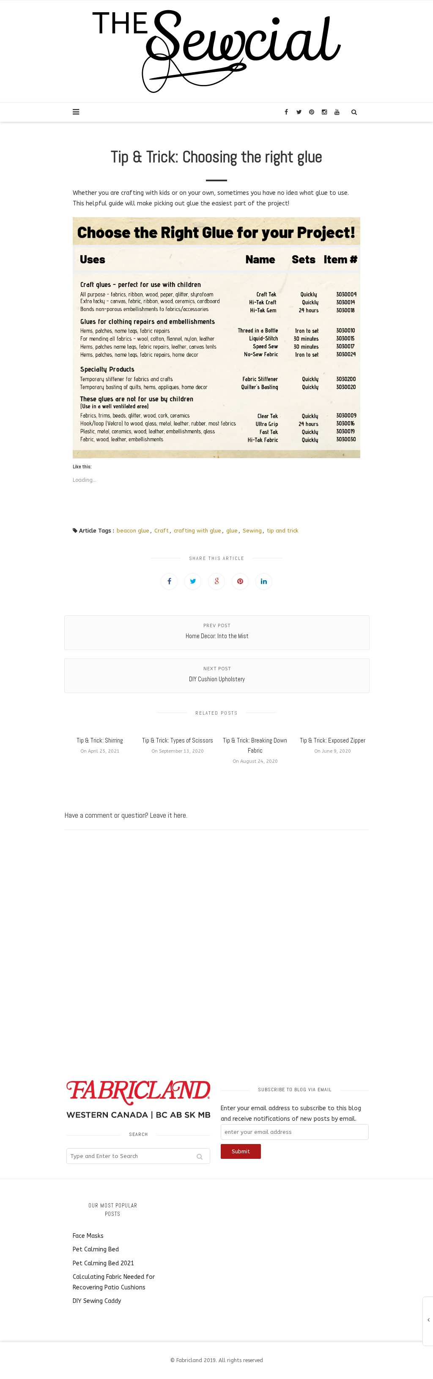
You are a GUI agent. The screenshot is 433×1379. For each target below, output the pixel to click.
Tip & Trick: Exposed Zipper (332, 740)
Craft (161, 530)
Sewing (252, 530)
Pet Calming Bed (96, 1249)
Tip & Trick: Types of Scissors (177, 740)
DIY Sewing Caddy (97, 1301)
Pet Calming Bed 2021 (103, 1263)
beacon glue (133, 530)
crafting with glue (197, 530)
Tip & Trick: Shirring (100, 740)
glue (232, 530)
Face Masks (88, 1236)
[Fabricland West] (216, 51)
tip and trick (282, 530)
